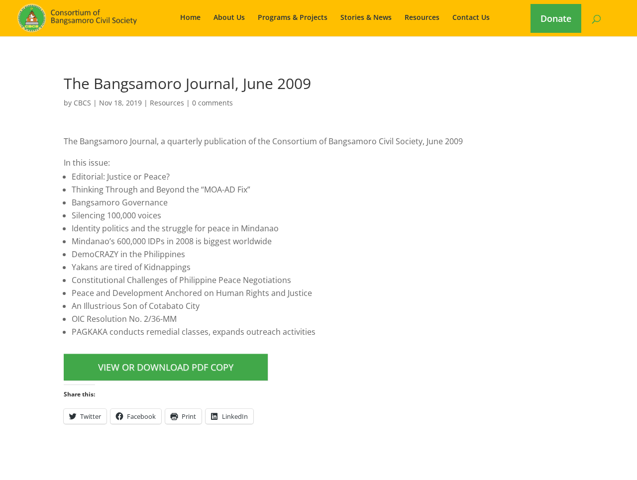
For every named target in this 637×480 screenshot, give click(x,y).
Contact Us (471, 18)
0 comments (212, 102)
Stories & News (366, 18)
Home (190, 18)
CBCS (82, 102)
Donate (555, 18)
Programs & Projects (292, 18)
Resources (422, 18)
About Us (229, 18)
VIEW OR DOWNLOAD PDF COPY (165, 367)
